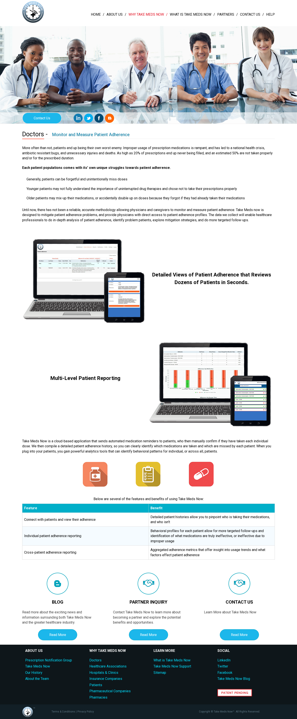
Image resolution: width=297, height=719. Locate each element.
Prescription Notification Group (48, 660)
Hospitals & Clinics (103, 673)
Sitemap (160, 673)
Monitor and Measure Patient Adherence (91, 134)
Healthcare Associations (108, 666)
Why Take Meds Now (146, 14)
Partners (225, 14)
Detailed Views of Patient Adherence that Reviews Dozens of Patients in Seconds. (211, 278)
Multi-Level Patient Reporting (85, 378)
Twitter (222, 666)
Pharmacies (98, 697)
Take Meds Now (37, 666)
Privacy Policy (85, 711)
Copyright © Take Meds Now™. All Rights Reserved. (229, 711)
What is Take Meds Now (190, 14)
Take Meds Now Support (172, 666)
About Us (115, 14)
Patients (95, 685)
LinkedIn (223, 660)
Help (270, 14)
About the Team (37, 679)
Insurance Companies (105, 679)
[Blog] (109, 118)
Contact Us (250, 14)
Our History (33, 673)
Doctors (95, 660)
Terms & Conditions (63, 711)
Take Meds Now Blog (233, 679)
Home (96, 14)
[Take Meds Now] (33, 22)
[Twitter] (88, 118)
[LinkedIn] (78, 118)
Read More (57, 635)
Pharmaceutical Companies (110, 691)
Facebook (224, 673)
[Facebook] (99, 118)
